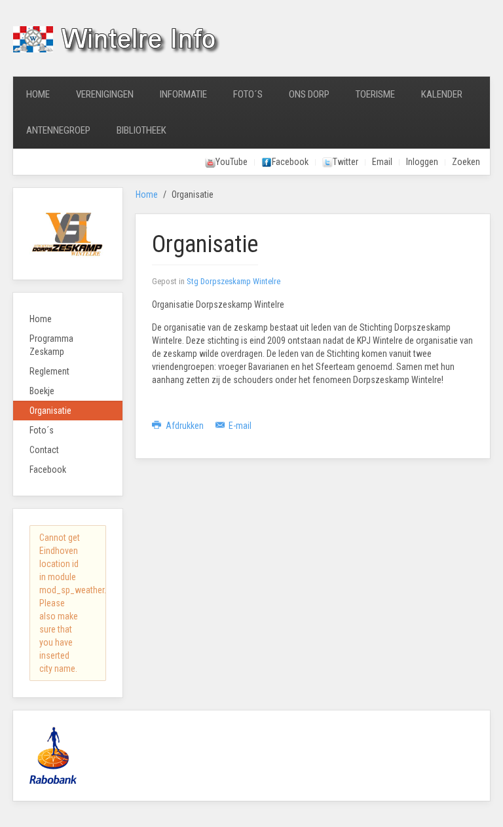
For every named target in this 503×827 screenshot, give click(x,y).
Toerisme (375, 94)
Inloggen (422, 161)
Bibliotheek (141, 130)
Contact (44, 450)
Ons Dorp (309, 94)
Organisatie (50, 410)
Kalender (441, 94)
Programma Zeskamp (51, 345)
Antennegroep (58, 130)
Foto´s (248, 94)
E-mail (239, 425)
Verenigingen (105, 94)
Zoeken (466, 161)
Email (382, 161)
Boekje (41, 391)
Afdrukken (185, 425)
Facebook (47, 469)
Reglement (49, 371)
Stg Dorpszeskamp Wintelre (233, 281)
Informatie (183, 94)
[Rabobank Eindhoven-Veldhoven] (53, 755)
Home (38, 94)
